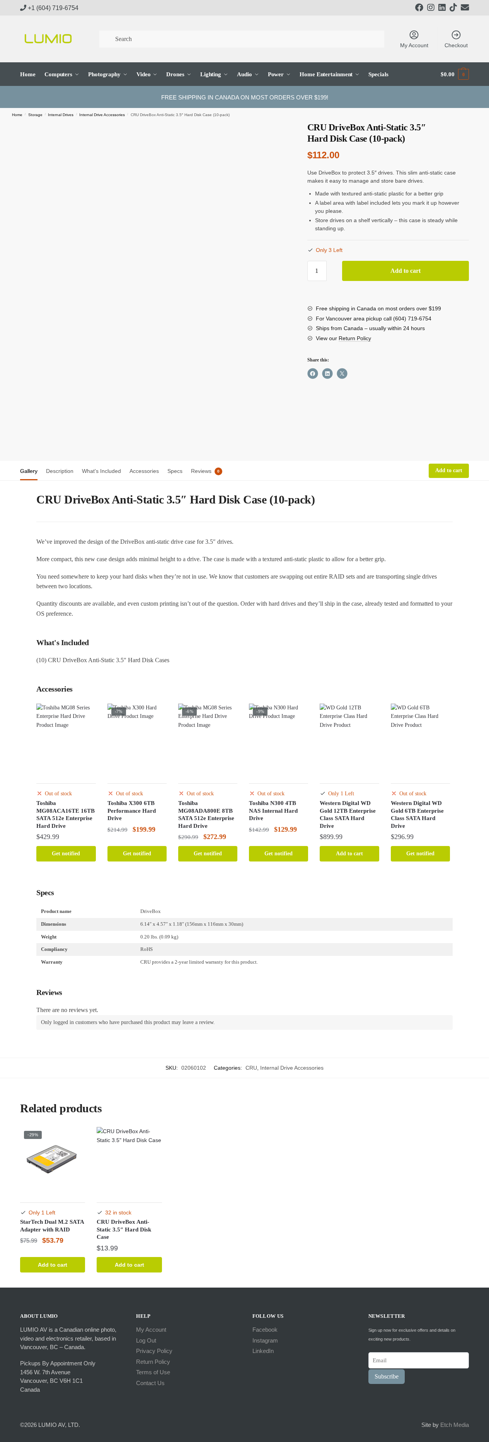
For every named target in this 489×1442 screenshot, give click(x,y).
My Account (414, 45)
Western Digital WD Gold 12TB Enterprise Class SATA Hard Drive (348, 814)
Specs (174, 471)
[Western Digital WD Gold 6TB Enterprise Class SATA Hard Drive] (420, 738)
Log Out (146, 1340)
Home (17, 115)
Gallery (28, 471)
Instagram (265, 1340)
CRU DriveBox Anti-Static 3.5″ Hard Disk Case (124, 1229)
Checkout (456, 45)
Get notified (66, 853)
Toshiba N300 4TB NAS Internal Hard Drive (273, 810)
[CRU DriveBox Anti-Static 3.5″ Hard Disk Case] (129, 1159)
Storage (35, 115)
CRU (251, 1068)
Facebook (265, 1329)
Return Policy (355, 338)
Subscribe (387, 1376)
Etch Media (454, 1424)
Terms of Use (153, 1372)
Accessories (144, 471)
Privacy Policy (154, 1351)
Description (59, 471)
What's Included (101, 471)
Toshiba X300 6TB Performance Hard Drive (131, 810)
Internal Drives (60, 115)
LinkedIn (263, 1351)
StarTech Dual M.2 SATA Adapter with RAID (52, 1226)
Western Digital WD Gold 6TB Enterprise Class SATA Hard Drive (417, 814)
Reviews (201, 471)
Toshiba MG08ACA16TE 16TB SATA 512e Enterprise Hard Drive (65, 814)
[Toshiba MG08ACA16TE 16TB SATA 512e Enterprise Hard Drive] (65, 738)
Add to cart (405, 270)
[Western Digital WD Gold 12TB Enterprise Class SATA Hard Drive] (349, 738)
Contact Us (150, 1383)
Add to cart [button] (349, 853)
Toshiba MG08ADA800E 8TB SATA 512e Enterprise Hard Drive (206, 814)
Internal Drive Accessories (102, 115)
